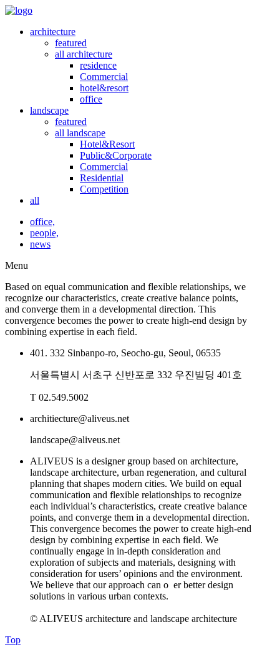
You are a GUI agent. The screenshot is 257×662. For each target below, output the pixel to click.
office (91, 99)
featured (71, 43)
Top (13, 639)
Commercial (104, 76)
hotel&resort (104, 88)
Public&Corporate (116, 155)
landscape (49, 110)
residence (98, 65)
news (40, 244)
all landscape (80, 133)
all (34, 200)
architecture (52, 31)
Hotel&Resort (107, 144)
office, (42, 221)
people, (44, 233)
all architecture (83, 54)
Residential (102, 178)
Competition (104, 189)
